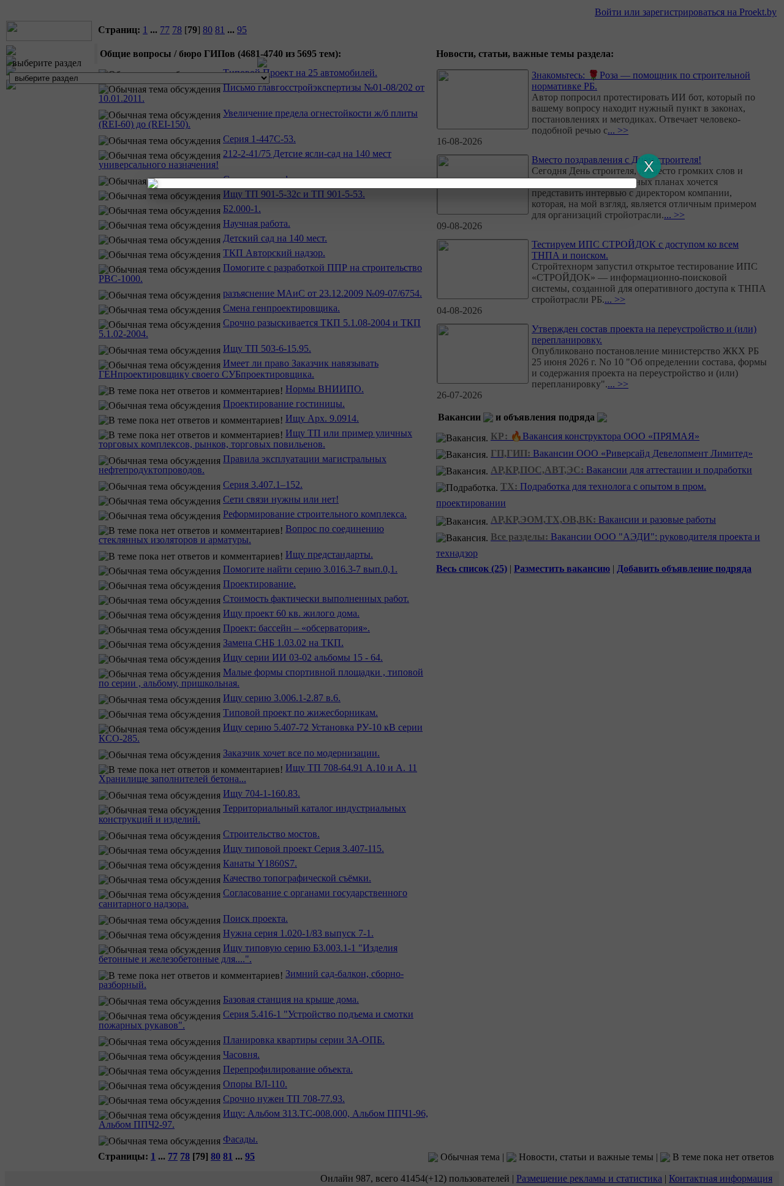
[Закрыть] (648, 166)
